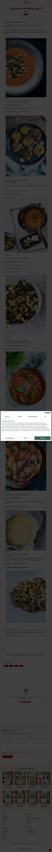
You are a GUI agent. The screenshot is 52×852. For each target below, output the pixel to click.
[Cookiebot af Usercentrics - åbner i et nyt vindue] (45, 413)
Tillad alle (42, 438)
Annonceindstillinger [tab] (32, 416)
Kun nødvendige (9, 438)
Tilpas (25, 438)
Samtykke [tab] (7, 416)
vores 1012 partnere (8, 423)
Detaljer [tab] (19, 416)
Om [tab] (45, 416)
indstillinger (24, 429)
